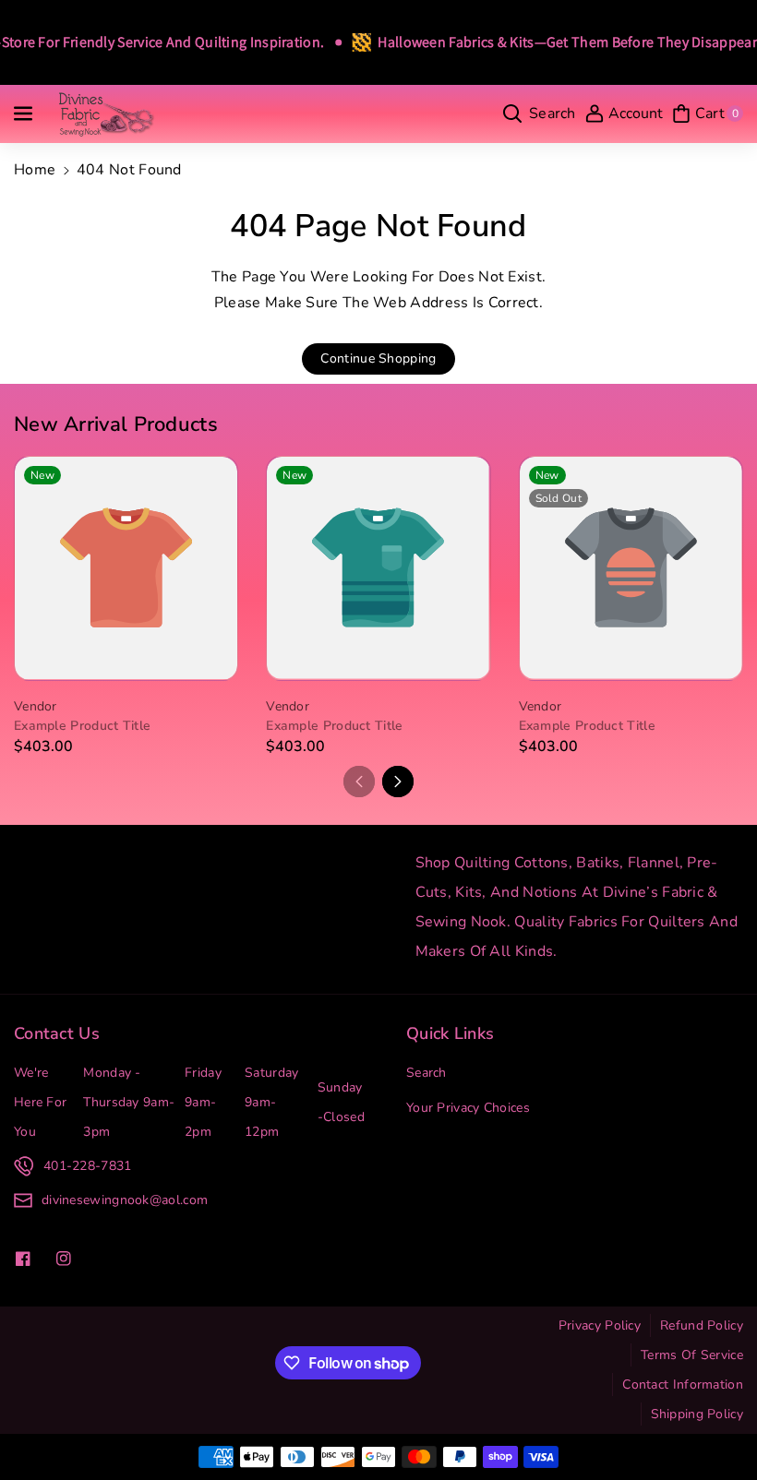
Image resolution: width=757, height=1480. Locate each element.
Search (426, 1072)
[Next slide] (398, 781)
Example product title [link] (82, 726)
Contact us (57, 1033)
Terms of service (692, 1355)
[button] (25, 113)
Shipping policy (697, 1414)
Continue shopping (378, 358)
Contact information (682, 1384)
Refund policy (701, 1325)
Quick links (450, 1033)
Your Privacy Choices (468, 1107)
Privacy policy (600, 1325)
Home (34, 170)
